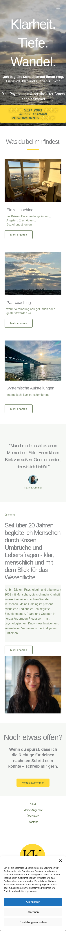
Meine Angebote (33, 810)
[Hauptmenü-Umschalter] (58, 7)
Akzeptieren (33, 901)
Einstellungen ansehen (33, 922)
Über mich (33, 816)
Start (33, 804)
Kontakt (33, 821)
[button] (60, 861)
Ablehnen (33, 912)
